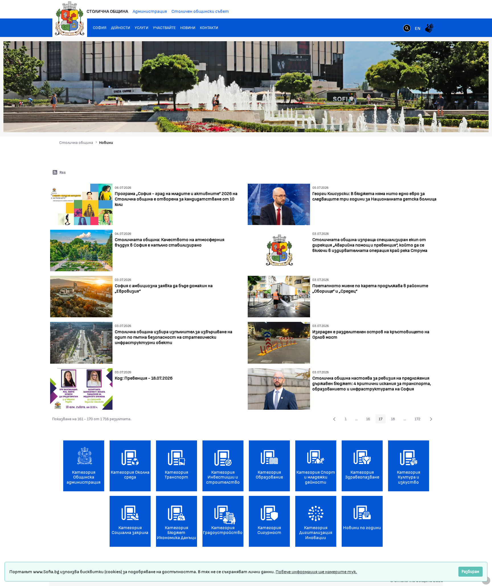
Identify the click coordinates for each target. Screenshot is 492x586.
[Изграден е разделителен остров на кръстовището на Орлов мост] (279, 342)
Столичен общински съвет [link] (200, 11)
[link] (407, 28)
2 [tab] (433, 121)
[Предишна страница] (334, 418)
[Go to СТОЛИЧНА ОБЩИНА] (69, 18)
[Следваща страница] (431, 418)
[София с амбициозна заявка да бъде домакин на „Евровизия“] (81, 296)
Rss (63, 172)
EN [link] (418, 28)
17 (382, 419)
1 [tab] (427, 121)
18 (394, 419)
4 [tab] (444, 121)
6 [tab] (455, 121)
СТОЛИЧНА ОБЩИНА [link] (107, 11)
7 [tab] (461, 121)
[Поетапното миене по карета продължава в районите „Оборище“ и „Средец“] (279, 296)
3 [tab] (438, 121)
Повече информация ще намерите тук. (316, 571)
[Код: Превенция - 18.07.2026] (81, 388)
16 (369, 419)
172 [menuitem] (419, 419)
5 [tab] (450, 121)
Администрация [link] (150, 11)
